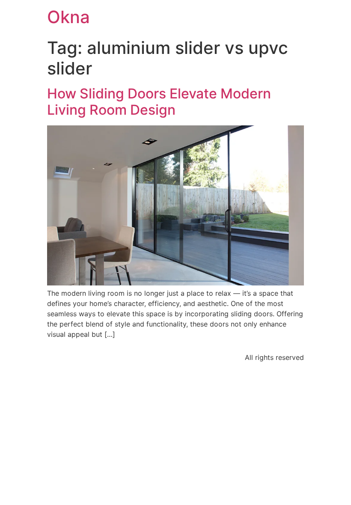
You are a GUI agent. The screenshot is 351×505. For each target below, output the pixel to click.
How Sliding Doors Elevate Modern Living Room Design (159, 101)
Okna (68, 16)
